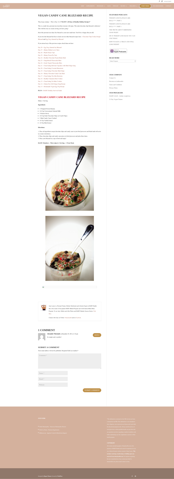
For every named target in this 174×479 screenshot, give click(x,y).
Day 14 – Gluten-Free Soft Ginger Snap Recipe (51, 84)
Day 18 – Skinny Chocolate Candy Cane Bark (51, 73)
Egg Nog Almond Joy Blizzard (54, 39)
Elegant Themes (47, 476)
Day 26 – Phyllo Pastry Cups (46, 52)
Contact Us (112, 78)
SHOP (82, 6)
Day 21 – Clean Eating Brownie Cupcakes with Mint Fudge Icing (57, 66)
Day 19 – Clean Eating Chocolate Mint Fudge (51, 71)
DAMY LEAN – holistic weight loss (119, 96)
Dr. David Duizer (158, 6)
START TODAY (145, 6)
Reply (97, 335)
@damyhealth (68, 317)
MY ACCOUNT (167, 1)
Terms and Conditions (115, 85)
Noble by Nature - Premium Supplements (49, 430)
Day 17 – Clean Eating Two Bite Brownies (50, 76)
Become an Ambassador (116, 81)
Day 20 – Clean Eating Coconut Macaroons (50, 68)
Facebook (78, 317)
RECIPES (123, 6)
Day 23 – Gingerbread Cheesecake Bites (49, 60)
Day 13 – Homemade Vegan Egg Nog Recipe (51, 86)
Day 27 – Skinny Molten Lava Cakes (48, 50)
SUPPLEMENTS (90, 6)
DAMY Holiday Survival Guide (52, 90)
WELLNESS (133, 6)
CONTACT (168, 6)
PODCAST (115, 6)
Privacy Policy (113, 88)
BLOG (109, 6)
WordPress (59, 476)
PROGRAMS (100, 6)
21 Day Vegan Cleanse (116, 99)
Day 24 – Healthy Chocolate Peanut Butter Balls (52, 58)
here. (128, 461)
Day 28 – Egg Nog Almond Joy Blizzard (50, 47)
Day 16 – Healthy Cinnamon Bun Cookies (50, 79)
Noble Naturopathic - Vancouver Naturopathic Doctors (52, 426)
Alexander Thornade (53, 334)
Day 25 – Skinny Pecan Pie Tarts (47, 55)
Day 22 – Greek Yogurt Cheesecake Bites (50, 63)
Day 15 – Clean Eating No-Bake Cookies (50, 81)
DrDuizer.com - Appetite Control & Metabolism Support (53, 433)
